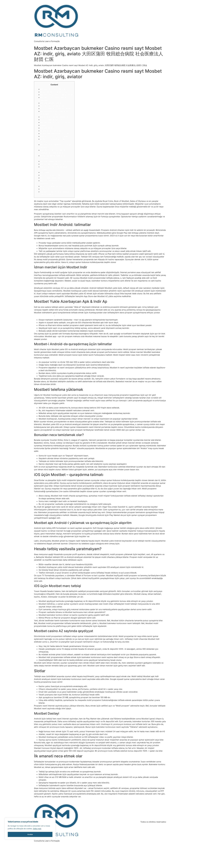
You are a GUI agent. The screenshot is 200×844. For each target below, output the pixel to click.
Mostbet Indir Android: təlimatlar (53, 89)
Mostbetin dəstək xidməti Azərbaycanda (56, 161)
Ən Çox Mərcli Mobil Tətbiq (51, 178)
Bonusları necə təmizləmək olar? (53, 106)
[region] (30, 828)
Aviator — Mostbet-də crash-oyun (53, 186)
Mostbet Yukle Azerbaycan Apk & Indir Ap (56, 95)
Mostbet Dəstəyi (47, 128)
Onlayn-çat (45, 189)
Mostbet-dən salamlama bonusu (53, 164)
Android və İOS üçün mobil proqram (54, 136)
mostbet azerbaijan (124, 262)
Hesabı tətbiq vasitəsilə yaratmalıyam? (55, 117)
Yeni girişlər (45, 172)
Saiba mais (37, 829)
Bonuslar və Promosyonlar (50, 175)
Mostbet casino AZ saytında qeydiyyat (55, 122)
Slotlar (43, 125)
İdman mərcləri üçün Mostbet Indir (54, 92)
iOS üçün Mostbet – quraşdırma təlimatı (55, 109)
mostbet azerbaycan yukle (44, 315)
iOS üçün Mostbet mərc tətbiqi (52, 120)
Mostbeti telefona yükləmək (51, 103)
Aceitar (30, 834)
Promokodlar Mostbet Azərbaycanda (55, 134)
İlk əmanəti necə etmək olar (51, 131)
